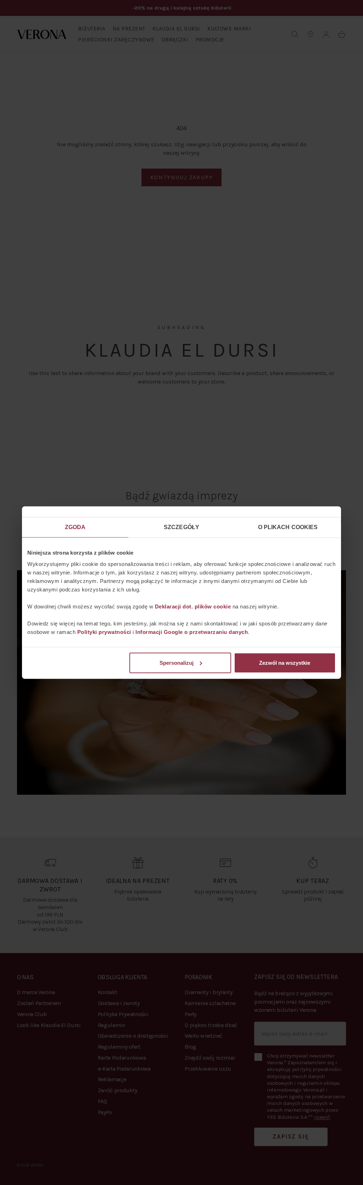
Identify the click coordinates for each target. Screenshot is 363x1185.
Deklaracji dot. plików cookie (193, 606)
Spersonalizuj (177, 662)
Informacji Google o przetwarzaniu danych (191, 632)
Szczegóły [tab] (181, 527)
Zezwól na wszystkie (284, 662)
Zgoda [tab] (75, 527)
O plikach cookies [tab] (288, 527)
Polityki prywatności (104, 632)
